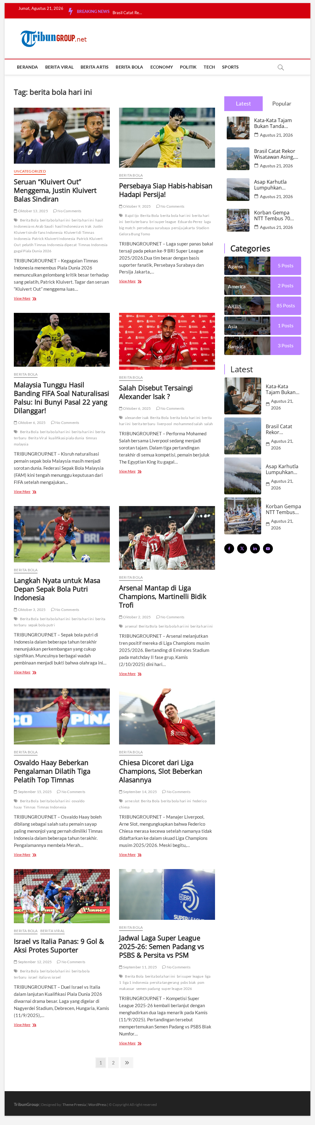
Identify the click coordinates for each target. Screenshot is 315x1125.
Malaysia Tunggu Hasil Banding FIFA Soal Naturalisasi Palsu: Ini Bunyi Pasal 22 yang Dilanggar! (61, 397)
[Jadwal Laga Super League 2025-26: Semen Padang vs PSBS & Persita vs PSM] (167, 894)
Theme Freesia (74, 1104)
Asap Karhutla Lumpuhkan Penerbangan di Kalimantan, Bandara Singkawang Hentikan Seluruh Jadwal (274, 185)
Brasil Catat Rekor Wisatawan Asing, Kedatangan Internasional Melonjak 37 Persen (274, 154)
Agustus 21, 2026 (276, 135)
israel (32, 977)
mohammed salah (188, 423)
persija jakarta (183, 227)
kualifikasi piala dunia (66, 438)
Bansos (235, 346)
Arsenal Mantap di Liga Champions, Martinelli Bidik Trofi (162, 596)
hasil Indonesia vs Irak (73, 226)
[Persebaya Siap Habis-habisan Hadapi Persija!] (167, 138)
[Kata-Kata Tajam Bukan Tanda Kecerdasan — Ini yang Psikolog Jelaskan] (242, 395)
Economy (161, 67)
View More (31, 299)
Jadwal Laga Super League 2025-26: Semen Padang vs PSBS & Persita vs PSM (161, 946)
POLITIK (188, 67)
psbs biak (188, 982)
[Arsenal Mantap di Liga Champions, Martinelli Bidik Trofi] (167, 538)
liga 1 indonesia (135, 982)
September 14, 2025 (139, 791)
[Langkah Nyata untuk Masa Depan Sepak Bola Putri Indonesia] (62, 534)
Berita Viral (37, 438)
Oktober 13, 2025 (32, 211)
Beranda (27, 67)
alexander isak (137, 417)
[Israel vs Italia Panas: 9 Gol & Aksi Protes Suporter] (62, 896)
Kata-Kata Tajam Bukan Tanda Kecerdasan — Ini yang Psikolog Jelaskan (274, 123)
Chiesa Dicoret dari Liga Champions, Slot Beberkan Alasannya (160, 771)
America (236, 286)
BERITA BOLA (129, 67)
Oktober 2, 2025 (136, 617)
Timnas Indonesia (51, 807)
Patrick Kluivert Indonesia (53, 238)
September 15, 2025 (34, 791)
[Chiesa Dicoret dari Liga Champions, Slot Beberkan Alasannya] (167, 716)
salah (208, 423)
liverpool (164, 423)
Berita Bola (29, 220)
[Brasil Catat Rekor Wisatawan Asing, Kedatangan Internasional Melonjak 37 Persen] (242, 435)
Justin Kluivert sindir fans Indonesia (58, 229)
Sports (230, 67)
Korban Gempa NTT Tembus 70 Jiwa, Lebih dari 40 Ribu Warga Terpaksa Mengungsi (274, 215)
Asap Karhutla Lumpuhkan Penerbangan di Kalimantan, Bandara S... (128, 12)
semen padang (148, 988)
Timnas (29, 807)
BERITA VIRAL (59, 67)
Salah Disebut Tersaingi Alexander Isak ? (156, 392)
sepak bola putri (41, 625)
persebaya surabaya (153, 227)
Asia (232, 326)
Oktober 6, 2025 (31, 422)
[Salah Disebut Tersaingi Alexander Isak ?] (167, 341)
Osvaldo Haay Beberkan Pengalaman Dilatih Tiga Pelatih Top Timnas (52, 771)
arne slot (132, 801)
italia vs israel (50, 977)
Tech (209, 67)
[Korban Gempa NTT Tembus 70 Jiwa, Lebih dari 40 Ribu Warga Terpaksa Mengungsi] (242, 515)
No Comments (69, 211)
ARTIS (234, 306)
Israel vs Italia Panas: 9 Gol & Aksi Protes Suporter (59, 945)
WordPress (97, 1104)
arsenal (131, 626)
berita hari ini (83, 220)
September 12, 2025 (34, 961)
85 (286, 305)
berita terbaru (136, 221)
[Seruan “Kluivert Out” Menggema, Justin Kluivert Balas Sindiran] (62, 136)
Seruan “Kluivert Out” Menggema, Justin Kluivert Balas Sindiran (55, 190)
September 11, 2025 (139, 967)
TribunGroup (26, 1104)
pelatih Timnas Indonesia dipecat (49, 244)
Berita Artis (95, 67)
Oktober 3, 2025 (31, 609)
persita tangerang (164, 982)
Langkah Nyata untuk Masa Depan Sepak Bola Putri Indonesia (57, 589)
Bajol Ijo (132, 215)
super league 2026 (176, 988)
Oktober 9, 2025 (136, 206)
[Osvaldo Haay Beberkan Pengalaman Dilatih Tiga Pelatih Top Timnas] (62, 716)
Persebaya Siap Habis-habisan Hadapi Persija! (166, 190)
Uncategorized (30, 171)
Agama (235, 266)
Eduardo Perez (190, 221)
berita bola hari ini (55, 220)
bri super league (163, 221)
